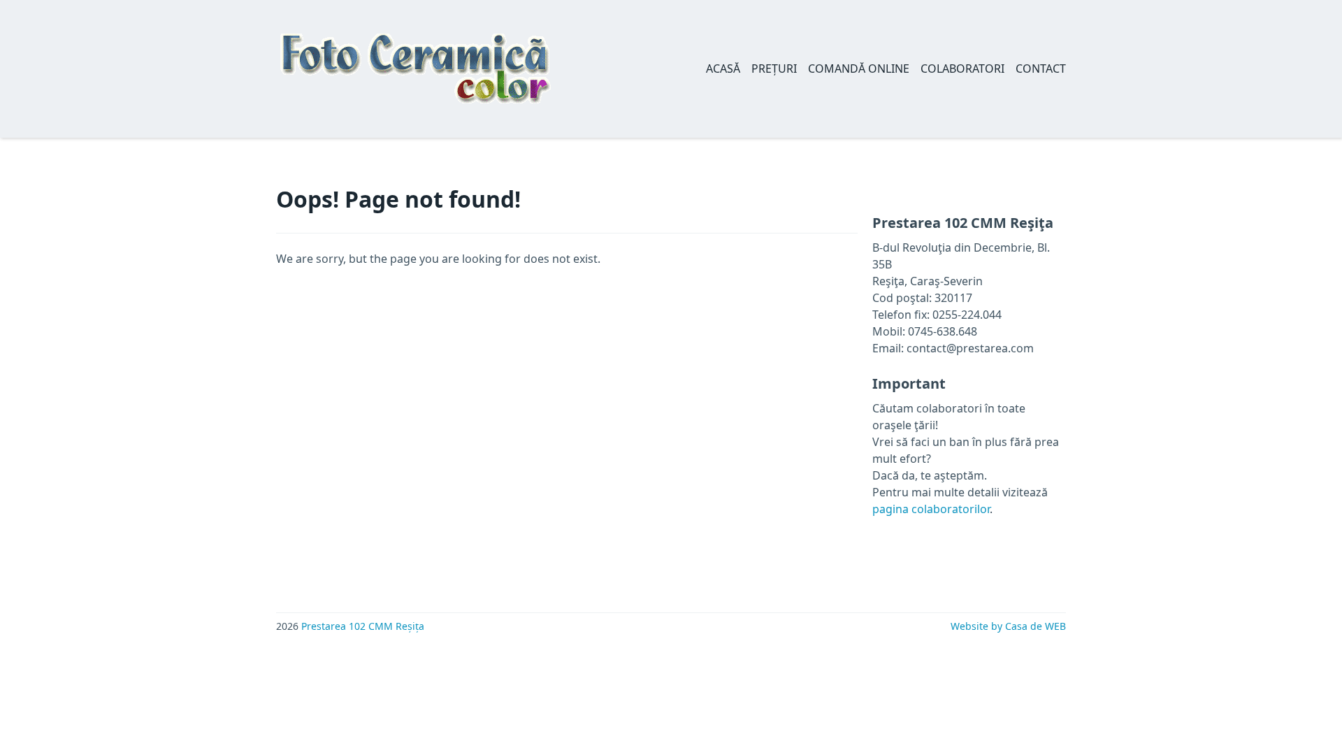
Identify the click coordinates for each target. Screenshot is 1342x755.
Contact (1041, 68)
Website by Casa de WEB (1008, 626)
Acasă (723, 68)
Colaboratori (962, 68)
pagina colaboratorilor (931, 509)
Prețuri (774, 68)
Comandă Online (858, 68)
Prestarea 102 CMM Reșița (362, 626)
